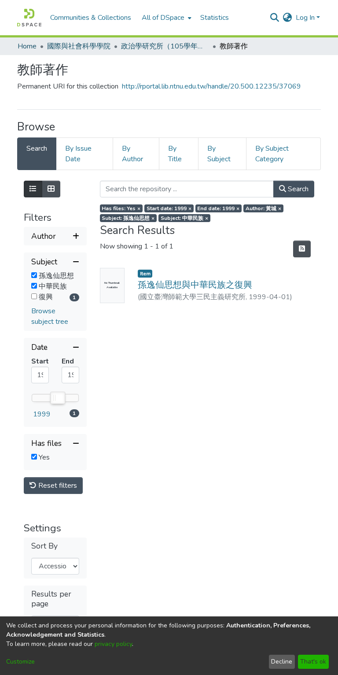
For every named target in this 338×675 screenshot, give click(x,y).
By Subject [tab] (219, 154)
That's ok (313, 661)
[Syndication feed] (302, 249)
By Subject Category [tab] (272, 154)
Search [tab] (36, 148)
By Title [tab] (175, 154)
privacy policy (113, 644)
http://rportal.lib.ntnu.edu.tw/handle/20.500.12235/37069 (211, 86)
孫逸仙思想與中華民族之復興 (195, 285)
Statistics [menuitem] (214, 17)
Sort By (44, 546)
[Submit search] (274, 17)
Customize (20, 661)
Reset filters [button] (57, 485)
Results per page (51, 599)
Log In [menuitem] (305, 17)
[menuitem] (165, 17)
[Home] (29, 17)
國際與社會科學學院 (78, 46)
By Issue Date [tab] (78, 154)
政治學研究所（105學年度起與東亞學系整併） (165, 46)
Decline (281, 661)
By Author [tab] (132, 154)
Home (27, 46)
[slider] (57, 398)
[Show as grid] (51, 189)
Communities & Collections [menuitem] (90, 17)
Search (297, 189)
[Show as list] (33, 189)
